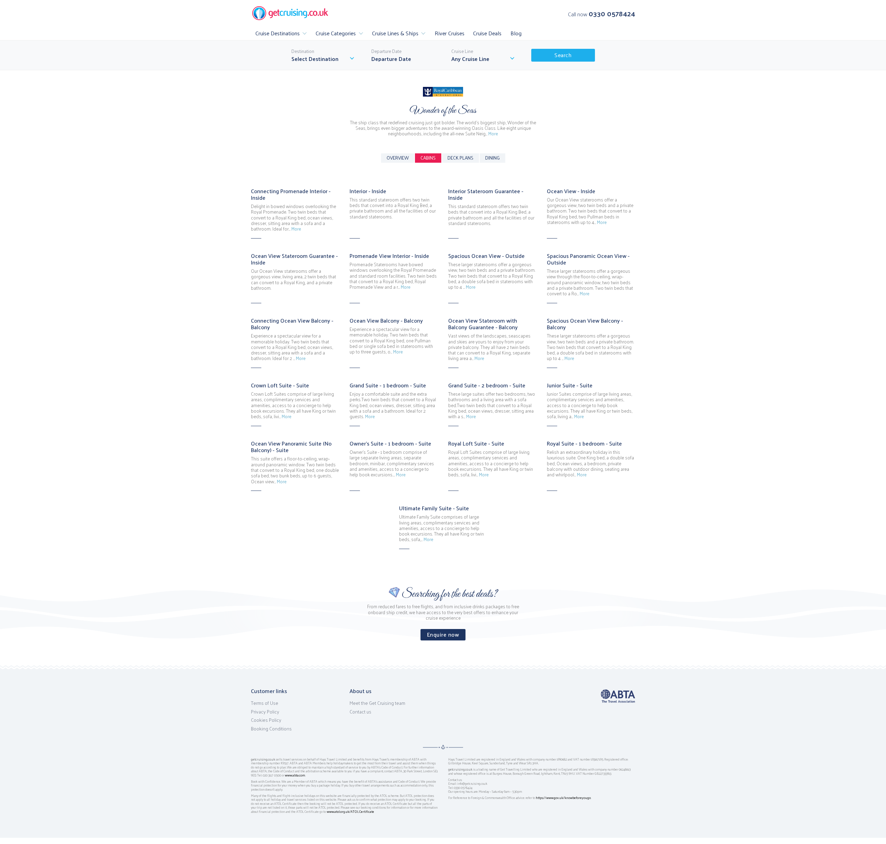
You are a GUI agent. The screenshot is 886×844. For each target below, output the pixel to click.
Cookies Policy (266, 720)
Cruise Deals (487, 33)
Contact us (360, 712)
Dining (492, 157)
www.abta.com (295, 775)
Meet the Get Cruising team (377, 703)
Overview (398, 157)
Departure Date (386, 51)
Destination (302, 51)
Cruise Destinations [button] (277, 33)
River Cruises (449, 33)
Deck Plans (460, 157)
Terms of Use (264, 703)
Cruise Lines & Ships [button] (395, 33)
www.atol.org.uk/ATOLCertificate (350, 811)
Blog (516, 33)
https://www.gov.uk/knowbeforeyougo (563, 797)
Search (562, 55)
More (493, 133)
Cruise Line (462, 51)
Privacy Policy (265, 712)
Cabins (428, 157)
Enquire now (443, 634)
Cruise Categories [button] (336, 33)
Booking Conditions (271, 729)
